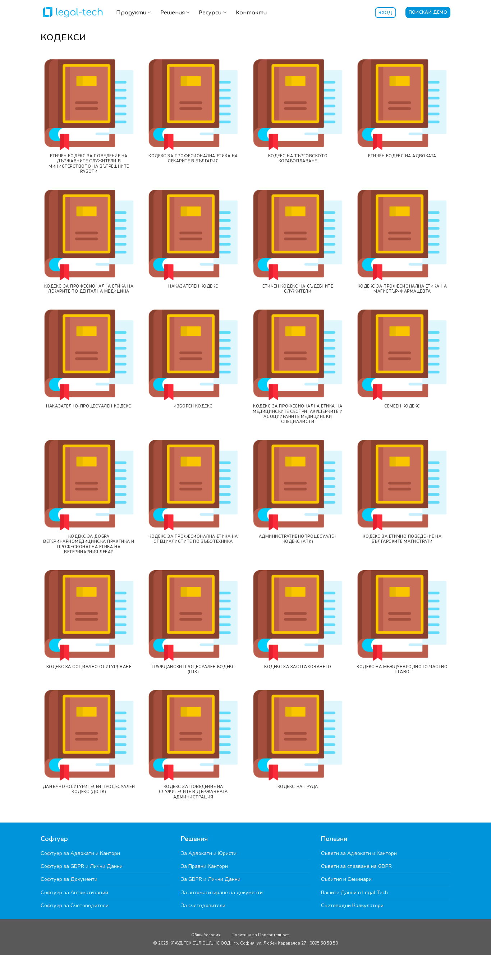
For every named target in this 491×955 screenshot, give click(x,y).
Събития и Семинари (346, 879)
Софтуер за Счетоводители (75, 905)
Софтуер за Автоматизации (74, 892)
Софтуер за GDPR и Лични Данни (82, 866)
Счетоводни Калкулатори (352, 905)
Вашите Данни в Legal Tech (354, 892)
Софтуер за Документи (69, 879)
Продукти (131, 12)
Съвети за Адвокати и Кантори (359, 853)
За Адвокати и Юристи (209, 853)
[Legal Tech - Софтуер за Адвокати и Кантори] (73, 11)
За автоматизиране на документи (222, 892)
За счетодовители (203, 905)
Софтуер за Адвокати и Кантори (80, 853)
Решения (172, 12)
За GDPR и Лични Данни (210, 879)
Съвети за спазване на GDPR (356, 866)
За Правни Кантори (204, 866)
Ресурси (210, 12)
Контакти (251, 12)
